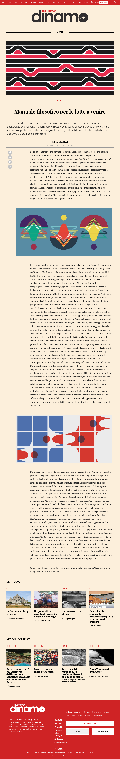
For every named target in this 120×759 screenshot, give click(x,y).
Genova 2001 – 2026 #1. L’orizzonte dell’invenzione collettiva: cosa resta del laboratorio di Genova (18, 676)
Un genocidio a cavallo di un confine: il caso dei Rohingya (46, 614)
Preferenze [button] (103, 731)
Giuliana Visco (14, 686)
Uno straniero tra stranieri (71, 612)
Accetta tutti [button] (90, 723)
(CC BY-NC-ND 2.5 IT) (78, 752)
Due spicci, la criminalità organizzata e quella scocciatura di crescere (101, 616)
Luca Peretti (96, 626)
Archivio (83, 2)
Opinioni (13, 2)
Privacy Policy (84, 715)
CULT (64, 2)
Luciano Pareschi (43, 620)
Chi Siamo (72, 2)
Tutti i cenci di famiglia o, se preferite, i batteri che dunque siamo (72, 673)
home (5, 2)
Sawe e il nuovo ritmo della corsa (44, 670)
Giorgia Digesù (70, 619)
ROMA (33, 2)
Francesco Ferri (42, 676)
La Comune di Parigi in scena (17, 612)
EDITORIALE (24, 2)
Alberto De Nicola (61, 142)
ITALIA (40, 2)
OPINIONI (11, 646)
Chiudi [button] (77, 731)
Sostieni (103, 2)
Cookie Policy (63, 756)
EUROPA (48, 2)
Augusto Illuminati (16, 619)
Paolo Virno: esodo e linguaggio (100, 670)
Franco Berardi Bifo (99, 676)
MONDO (56, 2)
